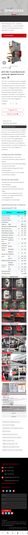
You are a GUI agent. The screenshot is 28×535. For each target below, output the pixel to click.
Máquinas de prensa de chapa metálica (12, 450)
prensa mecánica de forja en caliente (12, 437)
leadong (17, 528)
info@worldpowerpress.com (11, 480)
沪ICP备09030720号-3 (9, 525)
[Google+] (3, 491)
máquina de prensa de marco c (10, 434)
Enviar (6, 510)
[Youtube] (14, 491)
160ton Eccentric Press (8, 440)
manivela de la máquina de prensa (11, 422)
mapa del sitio (23, 528)
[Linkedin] (10, 491)
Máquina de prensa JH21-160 (10, 443)
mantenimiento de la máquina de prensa (13, 428)
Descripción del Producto (9, 127)
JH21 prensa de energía (8, 425)
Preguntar (11, 110)
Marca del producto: (8, 123)
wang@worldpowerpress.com (11, 477)
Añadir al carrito (11, 114)
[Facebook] (7, 491)
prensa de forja (6, 431)
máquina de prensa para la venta (11, 447)
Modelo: (5, 121)
